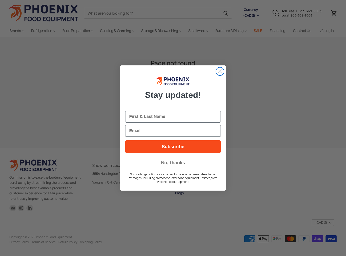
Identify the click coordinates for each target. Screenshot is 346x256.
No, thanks (173, 162)
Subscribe (173, 146)
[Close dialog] (220, 71)
